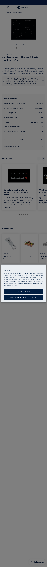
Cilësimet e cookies (23, 291)
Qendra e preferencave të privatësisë (23, 297)
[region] (23, 283)
